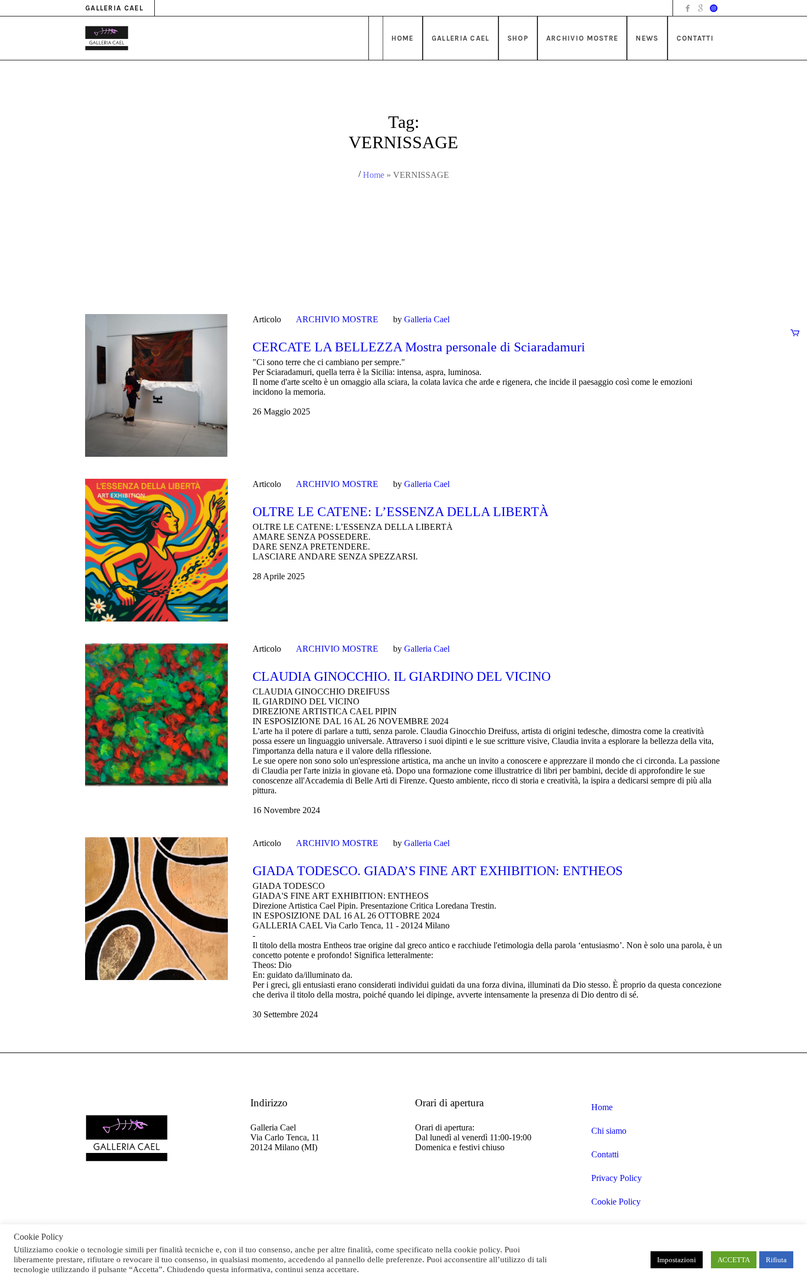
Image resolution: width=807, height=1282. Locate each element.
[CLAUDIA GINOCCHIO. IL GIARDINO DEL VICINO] (156, 714)
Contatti (605, 1154)
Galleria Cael (427, 319)
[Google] (700, 8)
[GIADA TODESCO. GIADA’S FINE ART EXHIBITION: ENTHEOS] (156, 908)
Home (373, 175)
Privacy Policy (616, 1178)
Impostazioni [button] (676, 1260)
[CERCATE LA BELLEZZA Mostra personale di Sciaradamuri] (156, 385)
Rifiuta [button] (776, 1260)
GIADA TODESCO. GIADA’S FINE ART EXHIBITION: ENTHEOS (438, 871)
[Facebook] (687, 8)
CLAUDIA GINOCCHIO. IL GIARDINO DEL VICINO (402, 676)
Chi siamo (608, 1130)
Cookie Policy (616, 1201)
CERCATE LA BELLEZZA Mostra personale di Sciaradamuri (419, 347)
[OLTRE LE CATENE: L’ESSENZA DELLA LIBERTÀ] (156, 550)
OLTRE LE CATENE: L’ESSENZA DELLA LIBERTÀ (400, 512)
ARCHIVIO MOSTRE (337, 319)
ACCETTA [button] (734, 1260)
